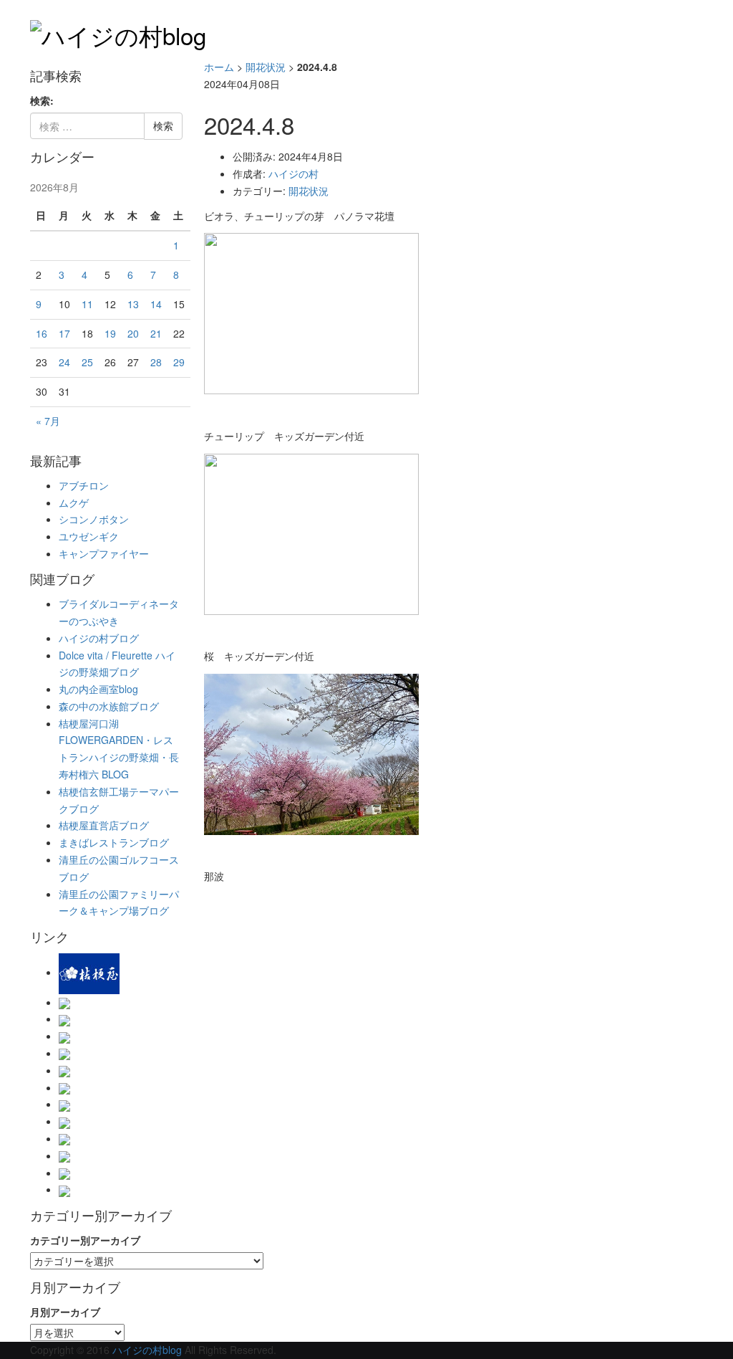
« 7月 (48, 421)
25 (87, 362)
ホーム (219, 66)
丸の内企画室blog (98, 689)
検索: (42, 100)
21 (156, 333)
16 (41, 333)
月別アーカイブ (65, 1312)
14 (156, 304)
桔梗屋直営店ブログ (104, 825)
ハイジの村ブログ (99, 638)
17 (64, 333)
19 (110, 333)
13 (133, 304)
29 (179, 362)
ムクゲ (74, 502)
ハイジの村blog (147, 1350)
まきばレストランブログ (114, 842)
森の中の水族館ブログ (109, 706)
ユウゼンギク (89, 536)
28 (156, 362)
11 (87, 304)
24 (64, 362)
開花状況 (266, 66)
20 (133, 333)
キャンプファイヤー (104, 553)
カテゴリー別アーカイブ (85, 1240)
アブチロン (84, 485)
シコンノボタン (94, 519)
